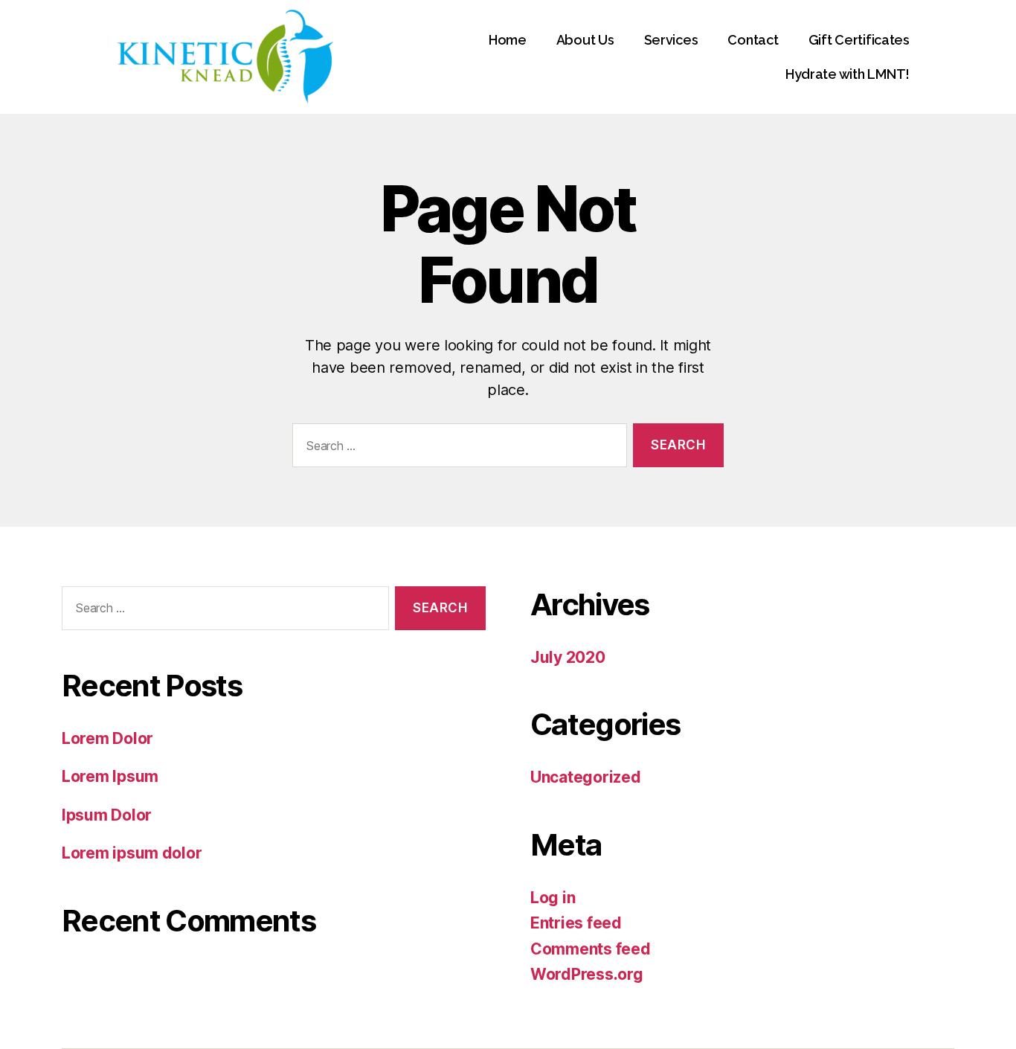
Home (508, 40)
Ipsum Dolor (107, 815)
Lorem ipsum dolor (132, 853)
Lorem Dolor (107, 738)
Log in (552, 897)
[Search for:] (456, 448)
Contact (752, 40)
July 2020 (567, 657)
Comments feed (590, 949)
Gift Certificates (859, 40)
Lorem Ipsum (110, 776)
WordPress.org (586, 974)
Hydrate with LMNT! (847, 74)
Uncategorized (585, 777)
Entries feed (576, 923)
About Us (585, 40)
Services (671, 40)
